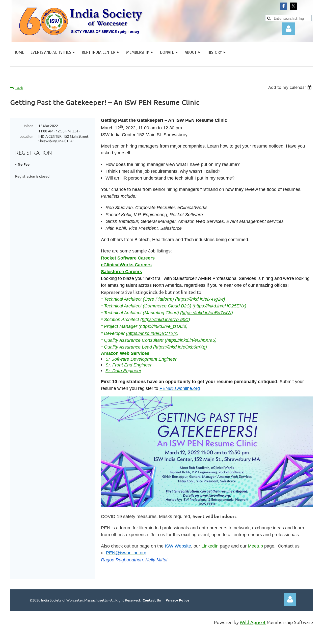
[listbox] (290, 87)
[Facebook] (283, 6)
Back (19, 87)
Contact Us (152, 600)
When (28, 125)
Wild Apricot (253, 622)
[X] (293, 6)
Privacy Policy (177, 600)
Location (26, 136)
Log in (290, 599)
